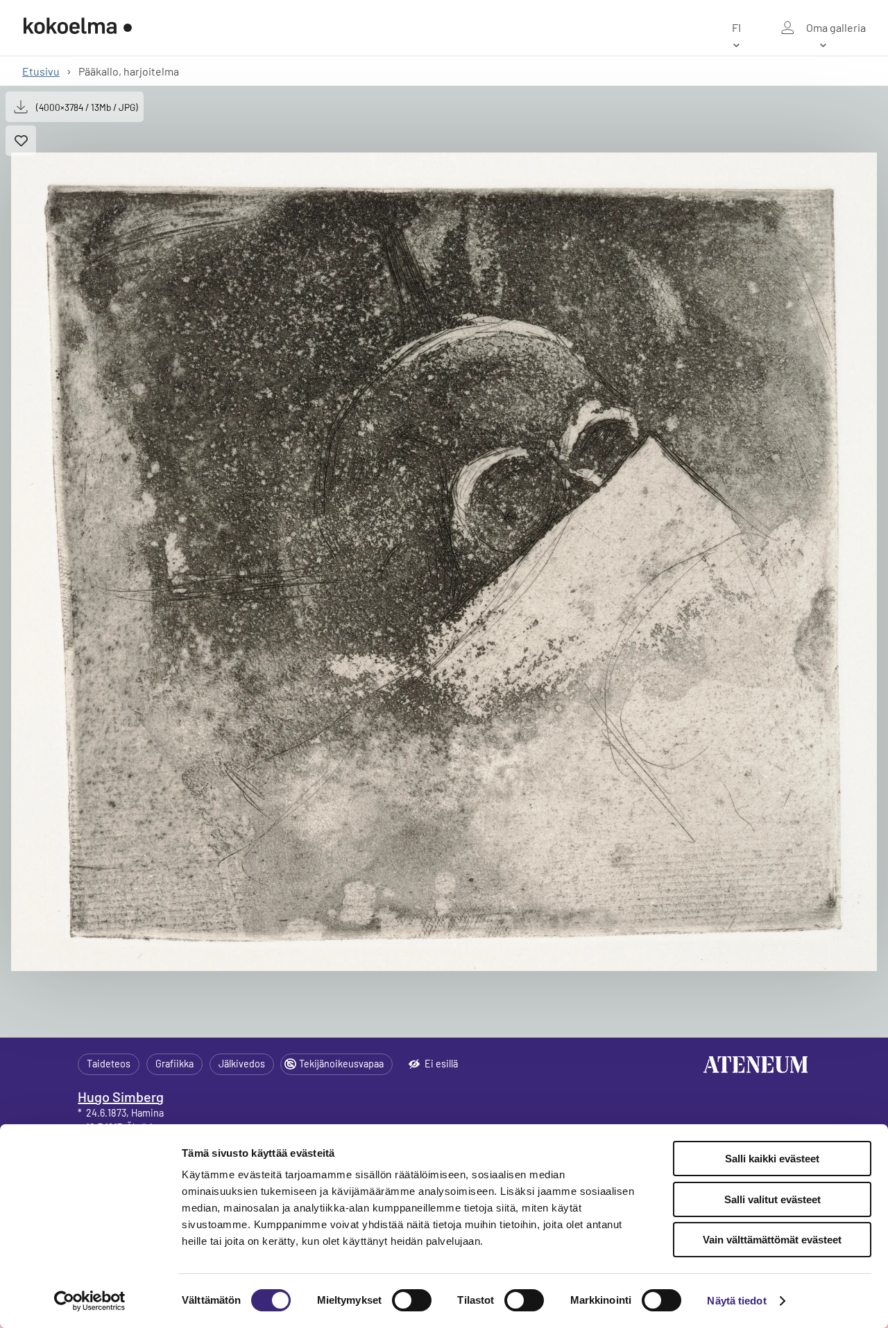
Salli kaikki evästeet (772, 1158)
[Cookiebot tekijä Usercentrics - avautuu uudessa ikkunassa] (90, 1301)
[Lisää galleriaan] (21, 140)
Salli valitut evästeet (772, 1199)
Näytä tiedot (736, 1301)
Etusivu (41, 71)
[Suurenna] (444, 561)
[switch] (412, 1300)
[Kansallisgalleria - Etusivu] (77, 27)
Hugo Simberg (121, 1096)
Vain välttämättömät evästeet (772, 1240)
